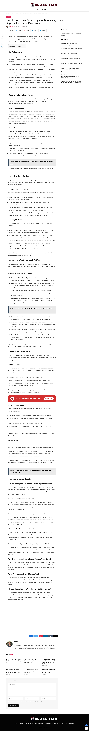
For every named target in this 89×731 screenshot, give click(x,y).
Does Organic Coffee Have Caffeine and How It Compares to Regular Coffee (49, 671)
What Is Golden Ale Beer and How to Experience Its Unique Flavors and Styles (70, 44)
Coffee (33, 9)
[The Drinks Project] (44, 4)
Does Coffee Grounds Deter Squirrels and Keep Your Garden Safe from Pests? (31, 661)
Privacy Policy (59, 9)
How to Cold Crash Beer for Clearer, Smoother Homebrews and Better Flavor (71, 64)
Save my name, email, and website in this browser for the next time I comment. (26, 701)
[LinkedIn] (2, 46)
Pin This (49, 398)
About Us (44, 9)
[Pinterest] (2, 49)
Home (28, 9)
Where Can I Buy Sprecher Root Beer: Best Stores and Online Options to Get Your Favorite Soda (71, 70)
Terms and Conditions (68, 723)
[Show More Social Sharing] (47, 30)
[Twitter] (2, 43)
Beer (38, 9)
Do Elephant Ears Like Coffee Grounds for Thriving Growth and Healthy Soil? (32, 671)
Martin (11, 26)
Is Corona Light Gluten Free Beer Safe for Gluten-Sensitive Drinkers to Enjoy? (70, 59)
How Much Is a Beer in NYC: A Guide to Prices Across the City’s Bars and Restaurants (71, 49)
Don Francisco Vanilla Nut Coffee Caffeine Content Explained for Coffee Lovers (13, 671)
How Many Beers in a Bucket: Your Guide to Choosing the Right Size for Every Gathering (71, 82)
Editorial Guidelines (37, 723)
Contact (51, 9)
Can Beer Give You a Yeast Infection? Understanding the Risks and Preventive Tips (71, 54)
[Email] (2, 53)
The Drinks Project (46, 727)
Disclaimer (57, 723)
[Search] (82, 9)
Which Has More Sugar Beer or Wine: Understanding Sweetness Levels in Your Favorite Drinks (70, 76)
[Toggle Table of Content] (23, 46)
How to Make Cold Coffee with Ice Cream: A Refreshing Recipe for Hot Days (14, 661)
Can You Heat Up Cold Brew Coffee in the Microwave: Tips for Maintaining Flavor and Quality (49, 661)
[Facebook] (2, 39)
